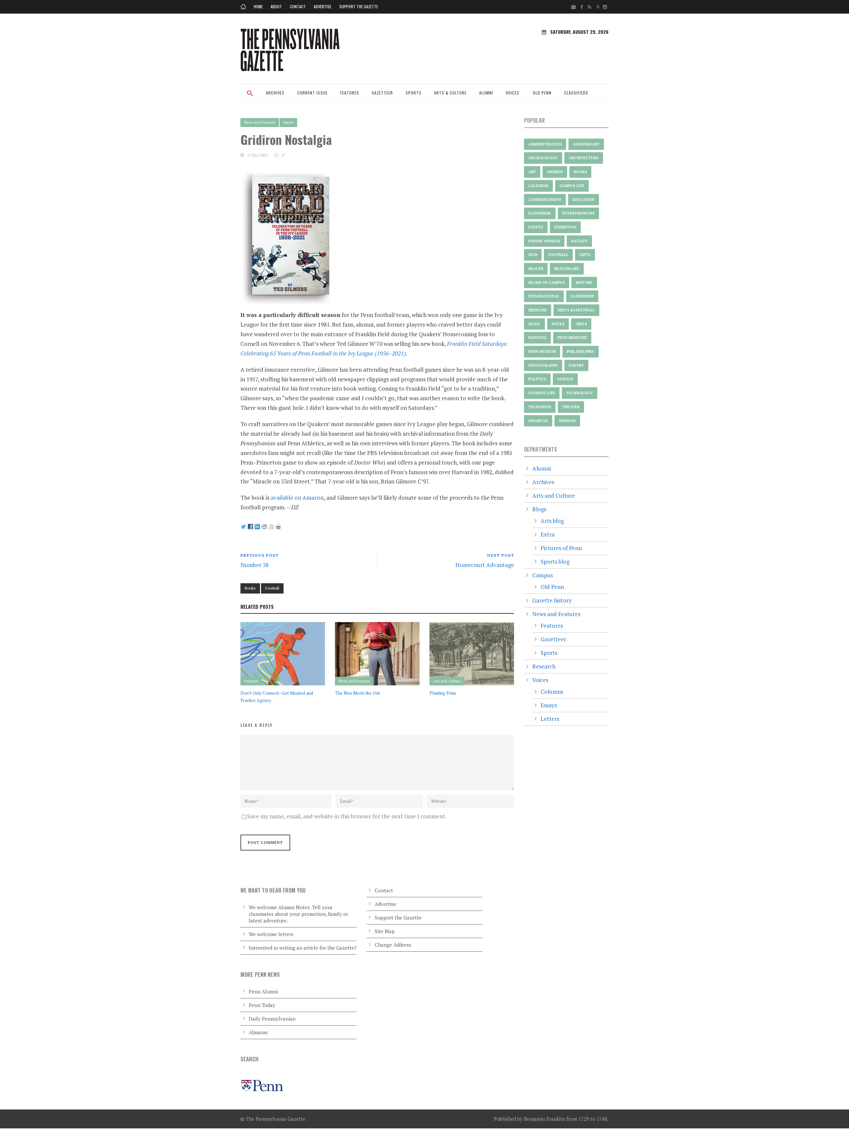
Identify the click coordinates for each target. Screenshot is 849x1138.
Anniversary (586, 144)
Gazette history (552, 600)
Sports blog (555, 561)
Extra (548, 534)
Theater (571, 407)
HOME (258, 6)
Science (565, 379)
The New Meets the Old (357, 693)
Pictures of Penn (561, 548)
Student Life (541, 393)
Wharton (538, 420)
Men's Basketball (576, 310)
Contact (298, 6)
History (584, 282)
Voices (512, 92)
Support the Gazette (358, 6)
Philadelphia (580, 351)
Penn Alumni (263, 991)
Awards (555, 171)
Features (349, 92)
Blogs (539, 509)
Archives (275, 92)
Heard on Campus (546, 282)
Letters (550, 719)
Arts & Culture (450, 92)
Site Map (385, 931)
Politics (537, 379)
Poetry (576, 365)
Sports (414, 92)
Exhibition (565, 227)
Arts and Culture (447, 681)
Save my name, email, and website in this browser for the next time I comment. (346, 816)
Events (535, 227)
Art (532, 171)
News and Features (259, 122)
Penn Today (262, 1005)
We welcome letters (271, 934)
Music (534, 324)
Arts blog (552, 521)
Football (272, 588)
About (276, 6)
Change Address (393, 944)
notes (558, 324)
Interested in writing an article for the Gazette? (303, 947)
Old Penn (542, 92)
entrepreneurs (578, 213)
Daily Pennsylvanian (272, 1018)
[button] (250, 97)
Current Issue (312, 92)
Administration (545, 144)
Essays (549, 705)
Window (567, 420)
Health (535, 268)
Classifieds (576, 92)
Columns (552, 691)
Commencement (544, 199)
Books (250, 588)
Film (532, 254)
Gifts (585, 254)
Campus (542, 575)
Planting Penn (442, 693)
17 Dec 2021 (257, 155)
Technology (579, 393)
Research (543, 666)
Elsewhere (539, 213)
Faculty (579, 241)
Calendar (538, 185)
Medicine (537, 310)
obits (581, 324)
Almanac (258, 1032)
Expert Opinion (544, 241)
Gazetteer (382, 92)
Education (583, 199)
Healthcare (566, 268)
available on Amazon (297, 497)
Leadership (582, 296)
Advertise (322, 6)
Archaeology (543, 158)
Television (539, 407)
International (543, 296)
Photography (543, 365)
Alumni (486, 92)
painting (537, 337)
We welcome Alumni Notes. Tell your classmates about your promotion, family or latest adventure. (298, 914)
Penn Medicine (572, 337)
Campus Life (571, 185)
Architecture (584, 158)
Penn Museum (542, 351)
